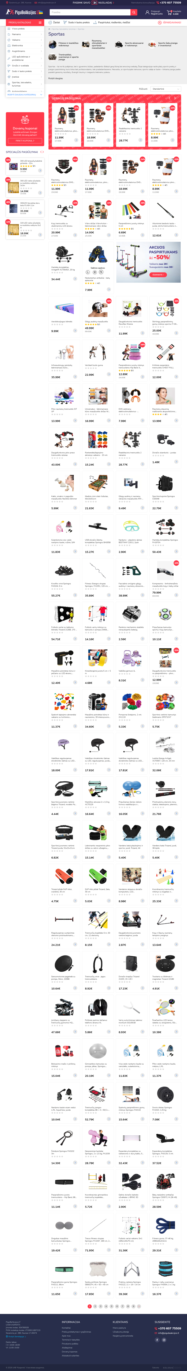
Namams (16, 34)
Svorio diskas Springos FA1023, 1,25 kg (162, 1108)
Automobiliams (19, 91)
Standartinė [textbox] (158, 88)
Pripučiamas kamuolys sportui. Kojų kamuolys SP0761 (162, 628)
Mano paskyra (119, 1328)
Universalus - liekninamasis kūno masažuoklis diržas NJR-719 (98, 410)
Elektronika (17, 45)
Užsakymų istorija (121, 1331)
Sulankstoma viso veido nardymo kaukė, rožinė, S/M (63, 541)
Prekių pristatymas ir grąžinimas (76, 1331)
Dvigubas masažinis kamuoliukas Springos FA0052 (60, 1239)
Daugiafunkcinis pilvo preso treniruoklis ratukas (63, 454)
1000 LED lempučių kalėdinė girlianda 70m (29, 182)
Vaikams (16, 39)
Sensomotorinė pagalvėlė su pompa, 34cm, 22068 (63, 977)
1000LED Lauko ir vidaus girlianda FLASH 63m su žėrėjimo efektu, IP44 (30, 203)
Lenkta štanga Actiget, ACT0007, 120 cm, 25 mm (163, 759)
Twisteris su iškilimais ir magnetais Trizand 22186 (163, 977)
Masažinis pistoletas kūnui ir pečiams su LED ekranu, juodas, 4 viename (63, 672)
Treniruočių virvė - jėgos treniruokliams (95, 977)
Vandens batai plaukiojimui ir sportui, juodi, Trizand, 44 (131, 846)
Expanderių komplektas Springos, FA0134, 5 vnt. (162, 1152)
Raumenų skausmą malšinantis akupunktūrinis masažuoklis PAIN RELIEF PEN (163, 410)
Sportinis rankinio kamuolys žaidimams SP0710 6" (164, 716)
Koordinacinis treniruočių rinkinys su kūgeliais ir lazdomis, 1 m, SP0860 (163, 890)
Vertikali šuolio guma (94, 365)
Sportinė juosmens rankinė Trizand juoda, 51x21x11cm (63, 846)
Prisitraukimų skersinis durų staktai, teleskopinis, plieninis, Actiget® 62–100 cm (164, 803)
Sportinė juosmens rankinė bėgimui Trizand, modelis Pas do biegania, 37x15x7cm (63, 803)
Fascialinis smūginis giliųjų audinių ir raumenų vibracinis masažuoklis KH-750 (131, 584)
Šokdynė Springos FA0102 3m (62, 1152)
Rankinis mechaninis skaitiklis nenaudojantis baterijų (131, 628)
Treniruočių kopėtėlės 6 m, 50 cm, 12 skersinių (97, 934)
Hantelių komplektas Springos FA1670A (165, 541)
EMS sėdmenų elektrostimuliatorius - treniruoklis (128, 410)
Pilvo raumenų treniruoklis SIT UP (64, 410)
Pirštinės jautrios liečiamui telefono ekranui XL (96, 1021)
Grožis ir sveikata (20, 65)
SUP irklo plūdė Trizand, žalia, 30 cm (97, 890)
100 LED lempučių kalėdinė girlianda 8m (31, 162)
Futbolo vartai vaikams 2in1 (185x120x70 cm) (130, 1239)
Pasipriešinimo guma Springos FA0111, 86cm (64, 1283)
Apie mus (66, 1335)
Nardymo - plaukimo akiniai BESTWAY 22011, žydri (130, 541)
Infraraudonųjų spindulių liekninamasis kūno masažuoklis (61, 366)
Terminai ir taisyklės (71, 1339)
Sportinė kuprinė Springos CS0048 (163, 497)
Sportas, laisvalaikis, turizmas (22, 84)
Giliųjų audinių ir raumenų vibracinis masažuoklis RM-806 (130, 497)
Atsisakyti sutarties (70, 1355)
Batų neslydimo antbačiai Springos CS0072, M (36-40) (164, 1196)
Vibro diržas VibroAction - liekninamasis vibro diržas (162, 129)
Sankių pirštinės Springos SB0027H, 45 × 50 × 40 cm (96, 1283)
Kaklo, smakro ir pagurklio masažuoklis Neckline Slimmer (64, 497)
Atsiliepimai (67, 1347)
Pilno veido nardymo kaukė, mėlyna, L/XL (164, 1065)
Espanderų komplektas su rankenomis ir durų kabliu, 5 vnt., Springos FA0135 (130, 1152)
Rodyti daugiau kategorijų (22, 94)
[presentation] (41, 152)
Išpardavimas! (172, 22)
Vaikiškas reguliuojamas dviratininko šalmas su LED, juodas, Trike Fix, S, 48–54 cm (131, 759)
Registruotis (157, 14)
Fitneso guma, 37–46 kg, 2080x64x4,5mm (162, 1239)
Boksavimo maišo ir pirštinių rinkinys (63, 1065)
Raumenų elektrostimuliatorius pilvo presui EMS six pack (130, 129)
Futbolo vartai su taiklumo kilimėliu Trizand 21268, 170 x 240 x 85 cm (64, 628)
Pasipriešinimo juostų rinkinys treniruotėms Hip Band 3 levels (131, 366)
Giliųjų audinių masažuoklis (96, 321)
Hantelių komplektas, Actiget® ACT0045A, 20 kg (63, 268)
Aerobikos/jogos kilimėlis (61, 321)
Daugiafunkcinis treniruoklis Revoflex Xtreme (130, 322)
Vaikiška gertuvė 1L (127, 671)
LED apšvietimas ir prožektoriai (21, 58)
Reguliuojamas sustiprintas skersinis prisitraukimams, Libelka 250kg (62, 934)
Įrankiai (15, 76)
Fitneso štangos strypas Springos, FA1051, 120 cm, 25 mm (98, 584)
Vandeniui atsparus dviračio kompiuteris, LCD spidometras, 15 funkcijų (130, 890)
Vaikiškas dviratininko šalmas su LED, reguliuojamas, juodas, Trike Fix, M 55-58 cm (98, 759)
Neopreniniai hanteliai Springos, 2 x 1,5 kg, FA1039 (97, 1152)
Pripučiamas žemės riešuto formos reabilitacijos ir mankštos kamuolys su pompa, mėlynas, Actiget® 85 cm (131, 803)
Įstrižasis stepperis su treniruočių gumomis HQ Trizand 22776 (62, 1021)
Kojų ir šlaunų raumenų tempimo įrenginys (162, 934)
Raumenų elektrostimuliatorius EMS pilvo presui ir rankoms (62, 181)
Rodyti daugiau (55, 78)
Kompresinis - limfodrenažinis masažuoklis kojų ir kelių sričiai (165, 584)
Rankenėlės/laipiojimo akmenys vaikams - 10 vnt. (96, 454)
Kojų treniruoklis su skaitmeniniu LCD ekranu (61, 224)
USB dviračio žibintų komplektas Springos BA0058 (97, 541)
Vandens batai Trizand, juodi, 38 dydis (164, 846)
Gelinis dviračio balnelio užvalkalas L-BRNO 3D (128, 1196)
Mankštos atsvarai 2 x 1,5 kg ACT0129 (97, 803)
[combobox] (165, 89)
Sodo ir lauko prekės (22, 71)
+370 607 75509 (170, 3)
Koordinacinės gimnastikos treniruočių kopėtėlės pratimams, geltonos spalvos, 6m (97, 1196)
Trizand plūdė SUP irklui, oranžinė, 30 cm (61, 890)
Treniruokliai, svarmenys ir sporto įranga (69, 57)
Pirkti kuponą (24, 140)
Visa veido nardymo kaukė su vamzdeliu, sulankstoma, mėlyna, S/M (131, 1065)
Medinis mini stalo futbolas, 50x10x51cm (96, 497)
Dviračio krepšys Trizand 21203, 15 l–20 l (129, 977)
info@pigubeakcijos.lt (47, 2)
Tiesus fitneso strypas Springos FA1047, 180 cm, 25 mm (97, 1239)
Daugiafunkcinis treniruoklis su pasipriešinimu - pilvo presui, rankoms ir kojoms (164, 672)
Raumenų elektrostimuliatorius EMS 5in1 (65, 129)
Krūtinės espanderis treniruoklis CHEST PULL (163, 366)
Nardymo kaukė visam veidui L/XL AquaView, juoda (63, 1108)
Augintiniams (18, 51)
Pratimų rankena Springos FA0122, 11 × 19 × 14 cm (130, 1283)
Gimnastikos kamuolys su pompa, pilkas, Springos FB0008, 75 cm (96, 1065)
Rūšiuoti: (143, 88)
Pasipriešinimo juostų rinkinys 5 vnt (131, 224)
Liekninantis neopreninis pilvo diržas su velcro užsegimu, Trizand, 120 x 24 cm (97, 846)
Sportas (81, 29)
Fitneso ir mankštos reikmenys (68, 44)
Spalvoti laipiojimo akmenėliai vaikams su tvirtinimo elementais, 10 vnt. (63, 716)
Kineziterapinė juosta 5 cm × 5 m (98, 672)
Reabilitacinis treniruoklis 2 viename (98, 129)
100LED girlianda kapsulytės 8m (27, 224)
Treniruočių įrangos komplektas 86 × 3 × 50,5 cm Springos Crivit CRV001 (97, 1108)
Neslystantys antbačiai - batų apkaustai (97, 279)
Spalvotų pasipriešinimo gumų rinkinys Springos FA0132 (131, 1108)
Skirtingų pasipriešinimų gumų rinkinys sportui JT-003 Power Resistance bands (164, 322)
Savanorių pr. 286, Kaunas (20, 2)
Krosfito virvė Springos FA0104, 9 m (61, 584)
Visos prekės (18, 28)
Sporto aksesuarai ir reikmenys (134, 44)
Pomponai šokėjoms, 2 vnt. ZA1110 (130, 716)
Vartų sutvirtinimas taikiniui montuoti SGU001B (130, 1021)
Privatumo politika (70, 1343)
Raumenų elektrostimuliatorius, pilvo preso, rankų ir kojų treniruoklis (96, 181)
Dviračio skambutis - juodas (164, 453)
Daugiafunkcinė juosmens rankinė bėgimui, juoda (130, 934)
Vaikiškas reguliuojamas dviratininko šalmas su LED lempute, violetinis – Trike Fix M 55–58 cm (63, 759)
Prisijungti (155, 11)
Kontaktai (66, 1328)
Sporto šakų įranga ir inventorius (168, 44)
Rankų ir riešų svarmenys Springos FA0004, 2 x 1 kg (163, 1283)
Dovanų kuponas (69, 1351)
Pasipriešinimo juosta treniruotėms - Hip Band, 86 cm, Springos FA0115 (63, 1196)
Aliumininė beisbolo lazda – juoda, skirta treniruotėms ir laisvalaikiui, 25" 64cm (164, 224)
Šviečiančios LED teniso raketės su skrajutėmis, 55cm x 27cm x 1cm (164, 1021)
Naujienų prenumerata (123, 1335)
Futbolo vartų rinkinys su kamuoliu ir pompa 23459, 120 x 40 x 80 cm (96, 628)
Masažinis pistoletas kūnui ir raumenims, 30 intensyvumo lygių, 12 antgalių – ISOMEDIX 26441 (98, 716)
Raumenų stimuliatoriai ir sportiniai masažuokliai (99, 44)
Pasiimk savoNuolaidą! (93, 3)
